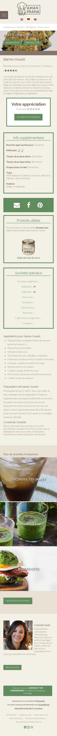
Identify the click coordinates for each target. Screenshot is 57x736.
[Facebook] (25, 727)
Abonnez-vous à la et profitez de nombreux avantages (27, 690)
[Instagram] (32, 727)
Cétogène (27, 323)
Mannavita (40, 701)
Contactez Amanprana (35, 718)
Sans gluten (27, 302)
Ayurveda (27, 312)
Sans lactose (27, 307)
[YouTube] (28, 727)
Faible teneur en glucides (27, 317)
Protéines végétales (27, 281)
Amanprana (11, 715)
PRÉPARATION (32, 42)
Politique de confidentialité (28, 722)
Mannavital (19, 708)
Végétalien (26, 291)
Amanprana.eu (9, 27)
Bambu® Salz (44, 705)
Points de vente (41, 715)
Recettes (20, 27)
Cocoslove (37, 708)
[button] (4, 15)
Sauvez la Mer (25, 715)
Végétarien (26, 286)
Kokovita (28, 708)
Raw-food (27, 297)
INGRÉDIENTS (12, 42)
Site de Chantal (12, 667)
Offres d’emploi (16, 718)
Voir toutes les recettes (18, 600)
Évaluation (21, 109)
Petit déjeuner (31, 27)
